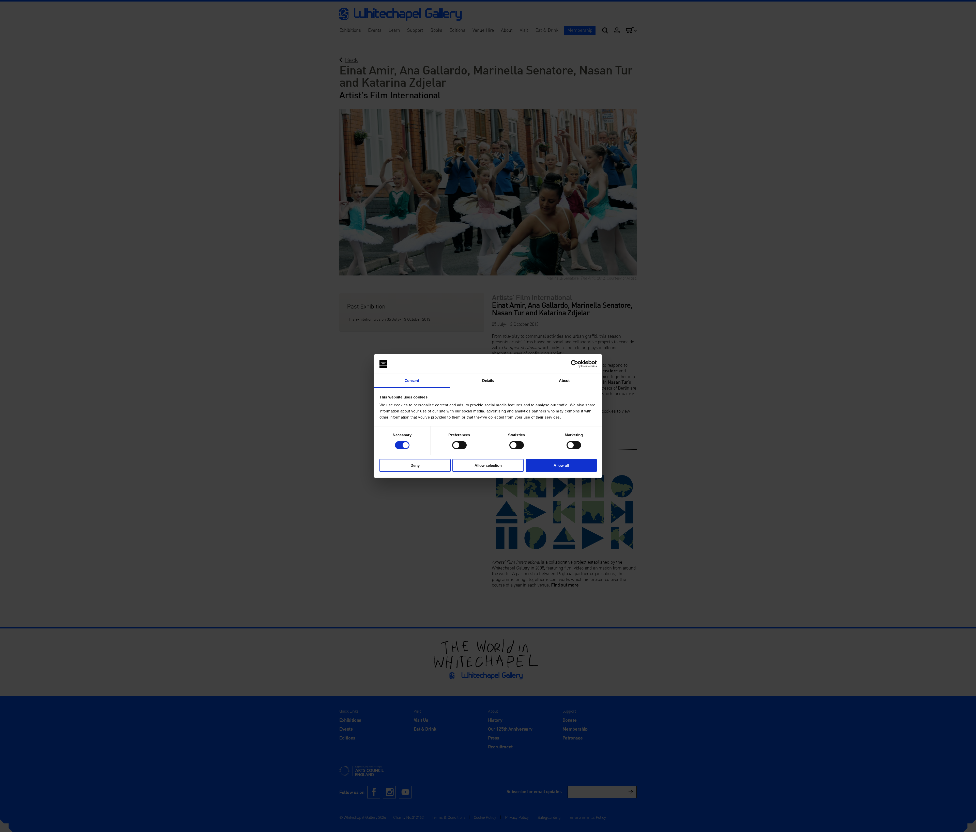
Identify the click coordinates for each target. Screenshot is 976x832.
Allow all (561, 465)
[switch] (459, 445)
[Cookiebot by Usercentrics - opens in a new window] (574, 364)
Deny (415, 465)
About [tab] (564, 380)
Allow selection (488, 465)
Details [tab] (488, 380)
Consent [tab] (412, 380)
